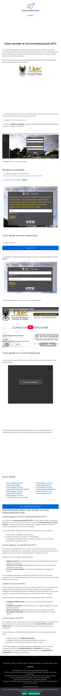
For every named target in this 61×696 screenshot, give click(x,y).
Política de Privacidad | (34, 663)
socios (10, 681)
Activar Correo (30, 248)
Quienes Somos (53, 663)
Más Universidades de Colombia (30, 506)
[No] (59, 692)
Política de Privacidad (34, 693)
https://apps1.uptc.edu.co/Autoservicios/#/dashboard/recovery (22, 176)
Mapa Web (6, 663)
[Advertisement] (30, 30)
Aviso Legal (44, 663)
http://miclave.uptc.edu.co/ (18, 120)
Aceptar (24, 693)
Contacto (13, 663)
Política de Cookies (22, 663)
